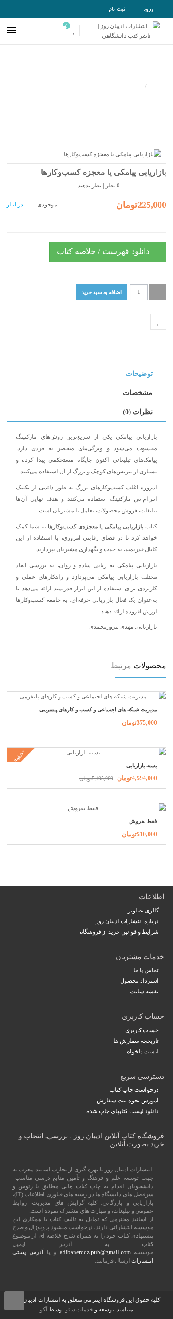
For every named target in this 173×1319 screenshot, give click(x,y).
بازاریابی (146, 626)
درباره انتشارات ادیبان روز (127, 921)
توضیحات (139, 373)
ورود (149, 9)
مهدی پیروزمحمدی (111, 626)
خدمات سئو (79, 1309)
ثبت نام (117, 9)
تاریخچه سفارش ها (136, 1040)
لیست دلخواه (143, 1051)
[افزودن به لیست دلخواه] (158, 322)
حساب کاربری (142, 1030)
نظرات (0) (138, 411)
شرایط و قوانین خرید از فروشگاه (119, 931)
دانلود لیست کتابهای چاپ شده (122, 1111)
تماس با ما (146, 970)
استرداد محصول (139, 980)
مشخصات (138, 392)
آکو (43, 1309)
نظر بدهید (90, 185)
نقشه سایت (144, 991)
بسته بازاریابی (141, 765)
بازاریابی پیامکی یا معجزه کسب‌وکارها (79, 85)
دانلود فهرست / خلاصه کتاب (104, 251)
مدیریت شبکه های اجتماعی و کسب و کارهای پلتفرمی (98, 709)
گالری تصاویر (143, 910)
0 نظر (113, 185)
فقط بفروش (143, 821)
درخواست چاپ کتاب (134, 1089)
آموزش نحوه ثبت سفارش (128, 1100)
